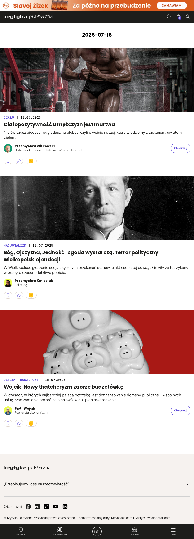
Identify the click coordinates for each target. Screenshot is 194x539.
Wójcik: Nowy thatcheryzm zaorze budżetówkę (63, 386)
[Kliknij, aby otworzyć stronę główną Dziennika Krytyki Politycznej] (97, 531)
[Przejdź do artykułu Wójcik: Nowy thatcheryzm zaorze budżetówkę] (97, 342)
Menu (173, 534)
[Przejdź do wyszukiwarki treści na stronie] (169, 17)
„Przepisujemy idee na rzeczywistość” (36, 484)
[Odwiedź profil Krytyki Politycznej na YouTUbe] (56, 506)
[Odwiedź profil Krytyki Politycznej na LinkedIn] (65, 506)
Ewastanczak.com (158, 518)
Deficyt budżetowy (21, 380)
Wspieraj (20, 534)
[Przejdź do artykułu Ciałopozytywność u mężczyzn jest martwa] (97, 80)
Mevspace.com (121, 518)
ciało (9, 117)
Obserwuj (134, 534)
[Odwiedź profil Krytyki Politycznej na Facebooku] (28, 506)
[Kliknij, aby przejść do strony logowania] (187, 17)
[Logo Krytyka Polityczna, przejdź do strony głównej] (28, 16)
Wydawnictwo (60, 534)
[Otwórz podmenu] (187, 484)
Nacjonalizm (15, 245)
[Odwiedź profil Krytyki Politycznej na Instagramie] (37, 506)
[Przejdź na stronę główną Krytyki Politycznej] (27, 468)
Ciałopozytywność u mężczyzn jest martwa (59, 124)
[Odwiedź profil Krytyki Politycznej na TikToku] (46, 506)
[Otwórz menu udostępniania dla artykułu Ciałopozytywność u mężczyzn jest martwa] (19, 161)
